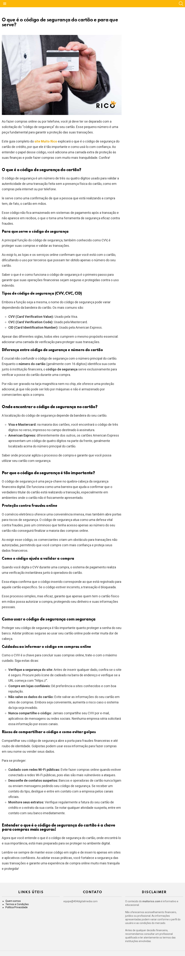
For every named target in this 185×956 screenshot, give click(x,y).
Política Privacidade (16, 907)
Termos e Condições (17, 904)
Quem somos (13, 901)
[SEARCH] (181, 3)
